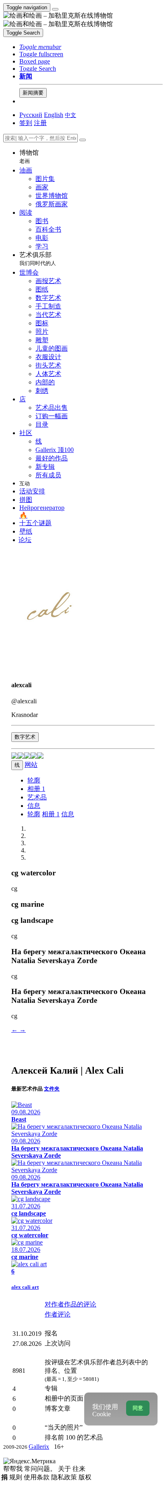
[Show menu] (55, 9)
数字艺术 (25, 737)
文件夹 (52, 1089)
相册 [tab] (36, 788)
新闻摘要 (33, 93)
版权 (85, 1477)
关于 (65, 1468)
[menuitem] (70, 114)
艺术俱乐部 (37, 258)
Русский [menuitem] (30, 114)
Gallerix (39, 1446)
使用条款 (37, 1477)
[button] (40, 46)
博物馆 (29, 156)
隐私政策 (65, 1477)
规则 (16, 1477)
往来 (79, 1468)
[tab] (33, 780)
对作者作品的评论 (70, 1304)
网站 (31, 764)
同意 (138, 1408)
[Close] (82, 140)
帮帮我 (13, 1468)
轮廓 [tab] (33, 814)
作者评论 (58, 1314)
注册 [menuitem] (40, 122)
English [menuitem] (53, 114)
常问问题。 (41, 1468)
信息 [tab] (67, 814)
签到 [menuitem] (25, 122)
